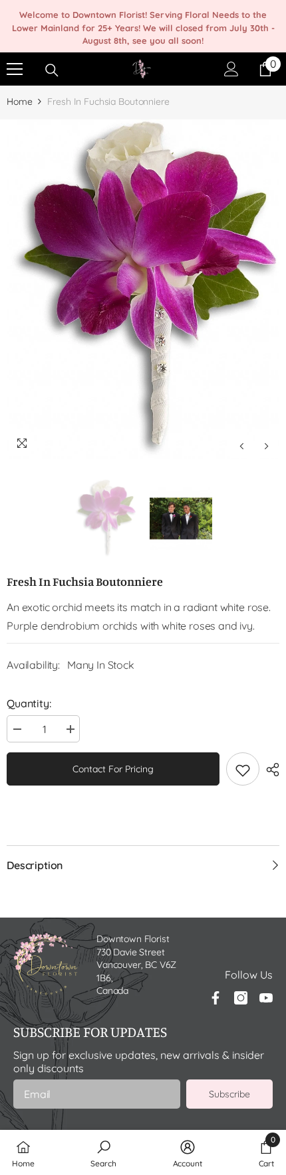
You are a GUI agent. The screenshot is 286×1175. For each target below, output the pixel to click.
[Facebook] (215, 997)
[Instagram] (240, 997)
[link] (103, 1152)
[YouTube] (266, 997)
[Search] (52, 70)
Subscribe (229, 1094)
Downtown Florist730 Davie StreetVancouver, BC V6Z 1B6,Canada (136, 965)
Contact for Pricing (113, 769)
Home (19, 101)
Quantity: (29, 703)
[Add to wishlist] (242, 769)
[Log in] (231, 69)
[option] (143, 289)
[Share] (269, 770)
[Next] (266, 446)
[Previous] (241, 446)
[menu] (15, 69)
